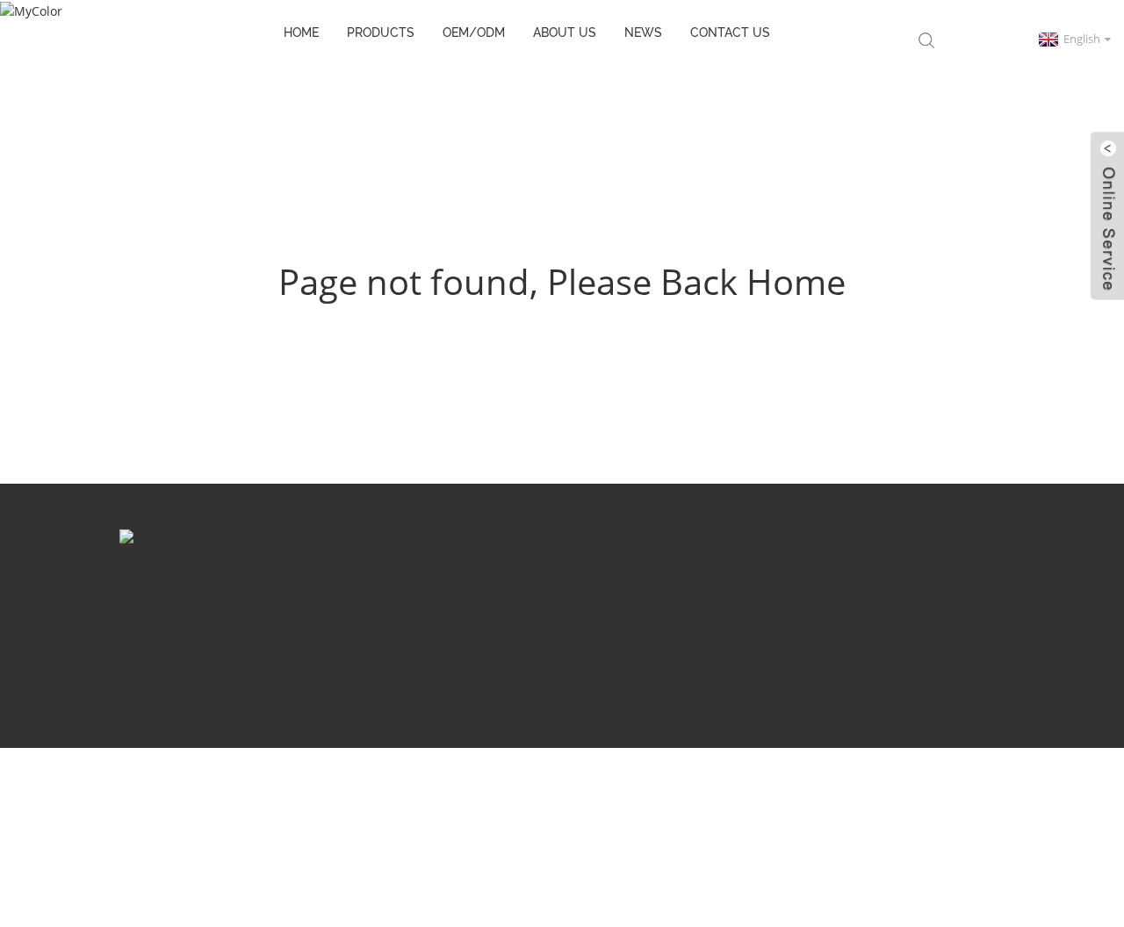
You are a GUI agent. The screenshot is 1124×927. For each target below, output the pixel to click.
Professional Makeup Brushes (798, 691)
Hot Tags (601, 665)
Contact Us (730, 32)
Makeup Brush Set (340, 691)
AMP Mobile (758, 665)
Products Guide (399, 665)
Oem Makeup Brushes (643, 691)
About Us (564, 32)
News (643, 32)
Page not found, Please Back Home (562, 281)
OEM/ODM (474, 32)
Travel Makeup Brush (220, 691)
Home (301, 32)
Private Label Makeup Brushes (486, 691)
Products (380, 32)
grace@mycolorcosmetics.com (610, 601)
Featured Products (509, 665)
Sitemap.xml (675, 665)
